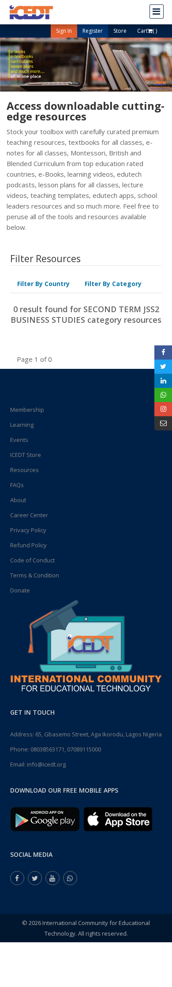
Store (120, 31)
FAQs (17, 485)
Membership (27, 410)
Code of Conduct (32, 560)
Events (19, 440)
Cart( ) (147, 31)
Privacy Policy (28, 530)
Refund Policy (28, 545)
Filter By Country (43, 283)
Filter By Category (113, 283)
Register (92, 31)
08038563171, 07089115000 (65, 749)
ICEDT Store (25, 455)
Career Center (29, 515)
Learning (22, 425)
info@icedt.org (46, 764)
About (18, 500)
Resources (24, 470)
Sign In (64, 31)
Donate (20, 590)
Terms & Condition (34, 575)
